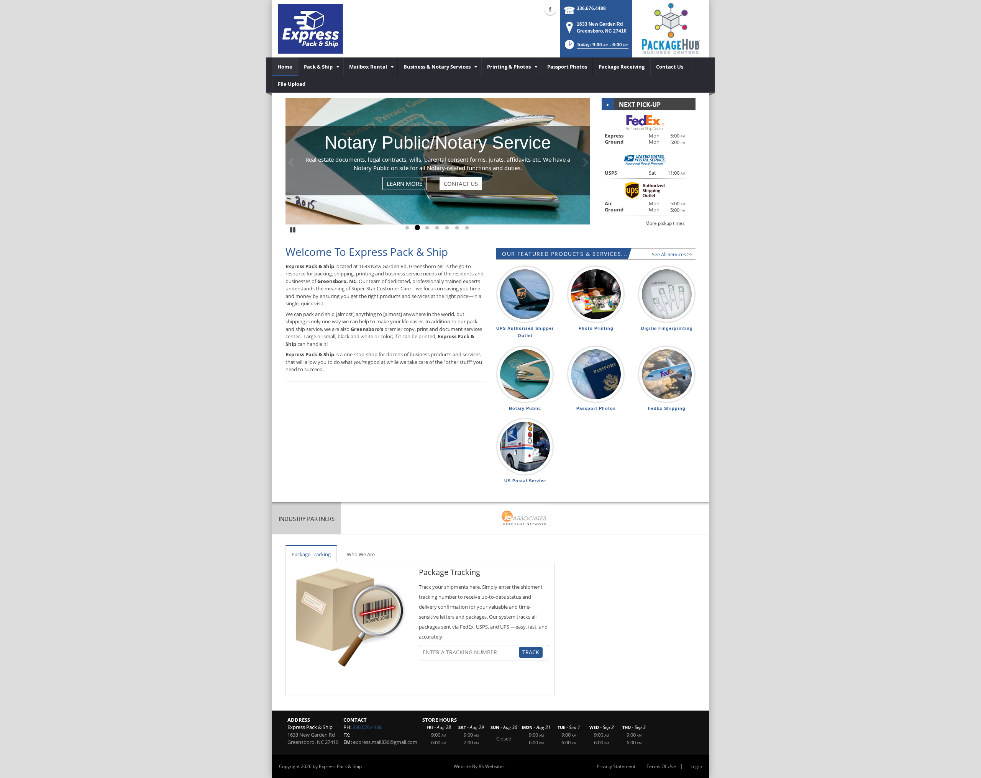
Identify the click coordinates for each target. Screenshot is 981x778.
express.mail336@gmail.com (385, 742)
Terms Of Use (661, 766)
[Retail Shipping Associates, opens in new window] (524, 518)
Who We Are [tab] (361, 554)
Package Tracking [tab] (311, 554)
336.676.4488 (591, 8)
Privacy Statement (616, 766)
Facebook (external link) (550, 9)
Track (530, 652)
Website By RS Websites (479, 766)
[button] (595, 47)
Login (696, 766)
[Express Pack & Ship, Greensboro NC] (310, 29)
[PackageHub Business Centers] (670, 28)
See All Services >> (672, 254)
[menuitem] (285, 66)
